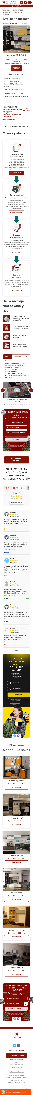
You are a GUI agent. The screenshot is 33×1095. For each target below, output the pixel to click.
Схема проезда (16, 1067)
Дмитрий (13, 535)
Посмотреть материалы (16, 459)
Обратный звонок (16, 1055)
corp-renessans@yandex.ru (16, 1059)
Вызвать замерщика (16, 212)
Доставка (17, 356)
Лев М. (12, 558)
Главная (6, 10)
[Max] (18, 736)
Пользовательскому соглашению (15, 446)
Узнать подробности (27, 109)
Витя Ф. (12, 628)
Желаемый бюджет (18, 432)
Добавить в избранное (16, 1072)
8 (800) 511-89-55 (17, 159)
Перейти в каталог (16, 290)
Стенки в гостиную (19, 10)
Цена (6, 356)
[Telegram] (14, 736)
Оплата (25, 356)
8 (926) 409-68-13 (17, 165)
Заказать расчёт (16, 68)
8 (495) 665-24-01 (17, 162)
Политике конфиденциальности (15, 445)
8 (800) (16, 1050)
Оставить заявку (16, 172)
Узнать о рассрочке (16, 252)
